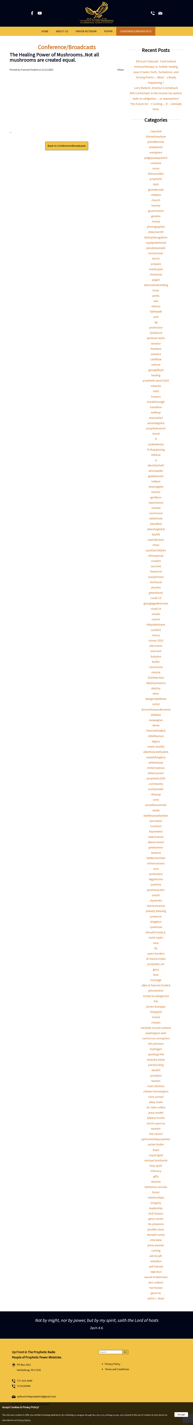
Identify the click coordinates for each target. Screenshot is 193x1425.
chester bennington (155, 1091)
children (156, 195)
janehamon (156, 847)
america (156, 354)
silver (156, 693)
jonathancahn (156, 890)
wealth (156, 1070)
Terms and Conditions (117, 1369)
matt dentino (155, 1086)
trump (156, 221)
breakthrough (156, 402)
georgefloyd (155, 370)
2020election (156, 677)
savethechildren (156, 550)
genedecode (156, 189)
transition (156, 407)
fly (155, 948)
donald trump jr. (156, 932)
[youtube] (39, 14)
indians (155, 481)
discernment (156, 842)
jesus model (156, 1112)
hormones (155, 1288)
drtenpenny (155, 555)
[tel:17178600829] (153, 14)
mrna (155, 168)
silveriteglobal (156, 529)
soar (156, 943)
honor (156, 1192)
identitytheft (156, 465)
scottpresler (156, 789)
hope (156, 1150)
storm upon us (156, 1123)
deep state (156, 1102)
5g (155, 322)
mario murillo (155, 746)
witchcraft (155, 1256)
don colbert (155, 1282)
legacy (156, 741)
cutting (155, 1250)
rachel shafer (156, 1144)
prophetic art (155, 964)
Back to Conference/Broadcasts (67, 145)
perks (155, 295)
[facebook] (32, 14)
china (155, 545)
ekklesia (156, 715)
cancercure (156, 667)
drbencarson (156, 773)
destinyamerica (156, 683)
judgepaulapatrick (155, 158)
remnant (155, 651)
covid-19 (155, 598)
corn (156, 868)
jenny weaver (156, 1245)
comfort (156, 630)
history (156, 306)
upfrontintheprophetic (155, 1139)
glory (156, 969)
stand (156, 433)
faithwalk (156, 311)
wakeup (156, 412)
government (156, 211)
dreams (156, 1181)
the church (156, 1134)
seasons (156, 852)
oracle (156, 895)
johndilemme (155, 142)
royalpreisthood (156, 242)
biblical (155, 455)
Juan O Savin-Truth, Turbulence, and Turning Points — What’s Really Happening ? (156, 77)
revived (155, 508)
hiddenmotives (155, 858)
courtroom (156, 513)
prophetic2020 (156, 778)
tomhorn (156, 826)
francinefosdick (155, 730)
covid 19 (156, 608)
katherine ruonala (156, 1187)
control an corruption (155, 1038)
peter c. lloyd (156, 1298)
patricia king (156, 1065)
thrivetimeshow (156, 136)
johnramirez (155, 990)
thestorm (156, 571)
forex (156, 290)
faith (156, 184)
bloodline (156, 524)
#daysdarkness (156, 624)
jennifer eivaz (156, 1229)
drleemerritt (156, 232)
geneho (156, 216)
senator (156, 343)
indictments (155, 837)
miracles (156, 386)
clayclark (155, 131)
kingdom (155, 921)
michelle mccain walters (156, 1028)
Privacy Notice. (24, 1420)
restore (155, 364)
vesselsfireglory (156, 757)
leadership (156, 1208)
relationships (156, 1197)
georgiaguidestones (156, 603)
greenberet (156, 593)
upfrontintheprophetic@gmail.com (36, 1396)
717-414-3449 (24, 1380)
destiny (155, 688)
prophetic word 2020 (156, 380)
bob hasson (156, 1213)
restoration (156, 418)
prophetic (156, 179)
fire (156, 1001)
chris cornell (155, 1097)
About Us (62, 31)
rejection (155, 1272)
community (156, 784)
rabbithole (156, 518)
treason (156, 396)
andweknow (156, 444)
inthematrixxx (156, 863)
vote (156, 799)
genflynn (155, 497)
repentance (156, 502)
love (155, 975)
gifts (156, 1176)
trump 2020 (156, 640)
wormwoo (155, 821)
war (155, 301)
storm (156, 258)
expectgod (156, 1155)
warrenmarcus (156, 906)
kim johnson (156, 1043)
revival (156, 1017)
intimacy (155, 1171)
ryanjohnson (156, 577)
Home (44, 31)
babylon (156, 656)
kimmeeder (156, 471)
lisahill (156, 534)
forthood (156, 582)
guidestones (155, 476)
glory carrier (155, 1219)
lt (156, 439)
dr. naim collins (156, 1107)
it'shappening (156, 449)
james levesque (155, 1006)
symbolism (156, 874)
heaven (155, 1081)
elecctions (155, 646)
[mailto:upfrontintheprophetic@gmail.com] (160, 14)
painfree (156, 884)
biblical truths (156, 1118)
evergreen (156, 152)
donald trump (156, 1234)
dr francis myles (156, 959)
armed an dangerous (156, 996)
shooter (156, 587)
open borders (156, 953)
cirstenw (155, 163)
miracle (155, 672)
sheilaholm (156, 147)
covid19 (156, 561)
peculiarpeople (155, 248)
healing (155, 375)
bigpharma (156, 879)
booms (155, 492)
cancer (156, 619)
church (156, 200)
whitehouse (156, 762)
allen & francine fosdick (155, 985)
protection (156, 327)
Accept (181, 1414)
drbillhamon (156, 736)
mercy (156, 635)
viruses (156, 614)
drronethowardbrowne (156, 709)
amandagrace (156, 423)
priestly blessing (156, 911)
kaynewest (156, 831)
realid (155, 810)
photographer (156, 226)
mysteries (156, 900)
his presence (156, 1224)
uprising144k (156, 1054)
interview (156, 1240)
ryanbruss (156, 927)
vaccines (156, 566)
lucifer (156, 662)
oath (156, 391)
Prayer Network (86, 31)
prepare (156, 264)
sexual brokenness (156, 1277)
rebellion (155, 1261)
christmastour (156, 768)
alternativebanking (156, 285)
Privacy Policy (112, 1364)
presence (156, 916)
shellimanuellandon (155, 815)
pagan (156, 280)
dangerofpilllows (155, 699)
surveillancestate (156, 805)
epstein (156, 1128)
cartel (156, 704)
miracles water (156, 1059)
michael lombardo (156, 1160)
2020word (156, 333)
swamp (155, 205)
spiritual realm (156, 338)
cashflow (155, 359)
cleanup (156, 794)
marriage (155, 980)
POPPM (108, 31)
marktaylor (156, 269)
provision (156, 1075)
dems (155, 725)
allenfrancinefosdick (155, 752)
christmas (156, 274)
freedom (155, 349)
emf (155, 317)
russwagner (156, 720)
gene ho (156, 1293)
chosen (155, 1022)
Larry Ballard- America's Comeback (156, 88)
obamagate (156, 486)
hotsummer (155, 253)
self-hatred (156, 1266)
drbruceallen (156, 173)
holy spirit (156, 1165)
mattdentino (156, 539)
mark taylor (156, 937)
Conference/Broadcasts (136, 31)
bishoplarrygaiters (155, 237)
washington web (156, 1033)
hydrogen (156, 1049)
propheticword (155, 428)
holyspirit (156, 1012)
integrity (155, 1203)
